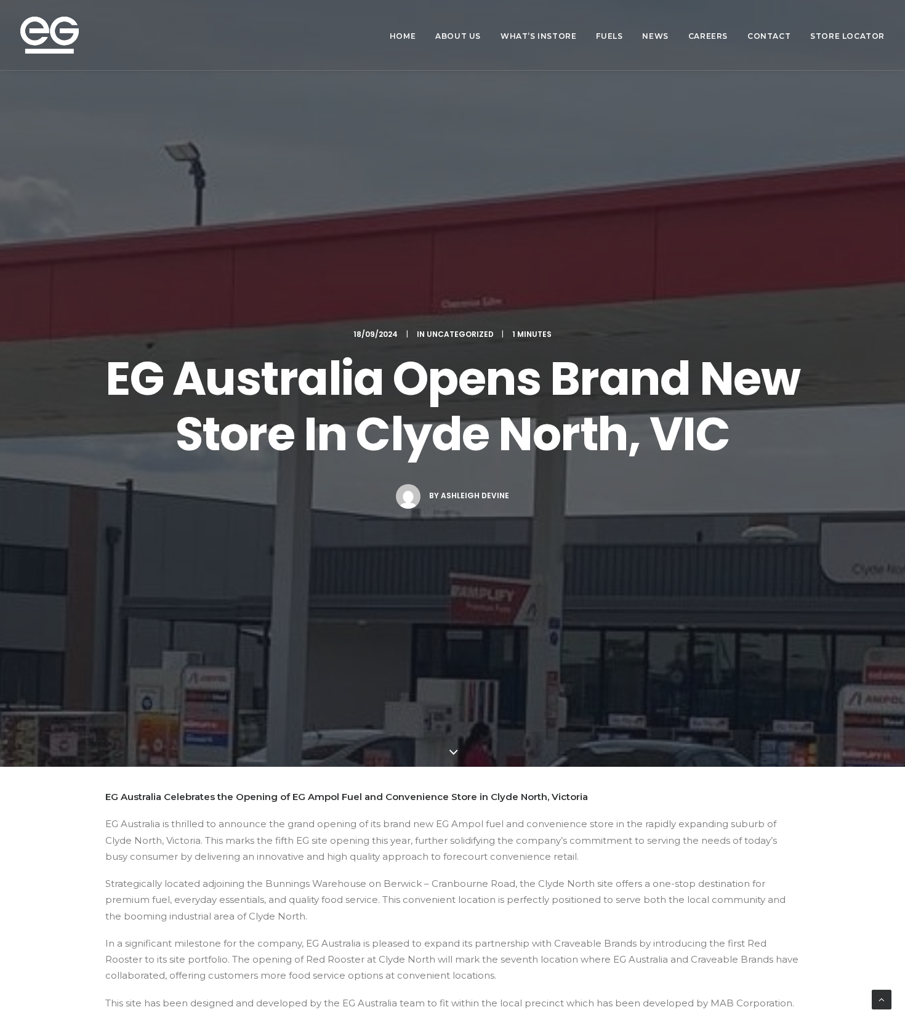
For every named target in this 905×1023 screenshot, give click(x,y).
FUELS (609, 36)
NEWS (655, 36)
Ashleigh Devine (475, 495)
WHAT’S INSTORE (538, 36)
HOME (403, 36)
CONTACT (768, 36)
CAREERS (708, 36)
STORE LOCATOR (847, 36)
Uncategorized (460, 334)
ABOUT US (458, 36)
